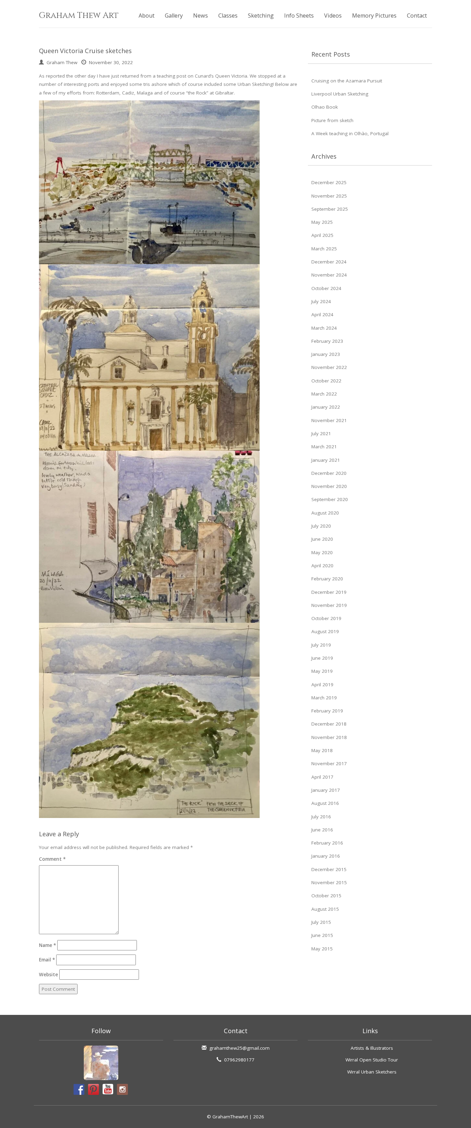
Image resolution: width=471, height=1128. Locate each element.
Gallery (174, 15)
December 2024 (329, 262)
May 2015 (322, 949)
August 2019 (325, 631)
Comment (52, 859)
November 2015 (329, 882)
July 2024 (321, 301)
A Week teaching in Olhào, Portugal (350, 133)
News (200, 15)
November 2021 (329, 420)
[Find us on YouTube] (107, 1089)
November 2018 (329, 737)
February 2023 (327, 341)
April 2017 (322, 777)
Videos (333, 15)
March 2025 (324, 249)
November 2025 (329, 196)
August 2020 (325, 513)
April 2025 (322, 235)
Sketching (261, 15)
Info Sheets (299, 15)
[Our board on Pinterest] (93, 1089)
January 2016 (325, 856)
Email (47, 960)
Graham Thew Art (79, 15)
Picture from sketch (332, 120)
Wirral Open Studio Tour (371, 1060)
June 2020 (322, 539)
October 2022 (326, 381)
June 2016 (322, 830)
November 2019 (329, 605)
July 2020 (321, 526)
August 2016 (325, 803)
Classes (228, 15)
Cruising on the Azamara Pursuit (346, 81)
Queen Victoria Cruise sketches (85, 51)
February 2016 (327, 843)
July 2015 (321, 922)
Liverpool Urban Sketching (339, 94)
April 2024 (322, 314)
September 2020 (329, 499)
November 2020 (329, 486)
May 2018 (322, 750)
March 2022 (324, 394)
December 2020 (329, 473)
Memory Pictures (374, 15)
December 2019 (329, 592)
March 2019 (324, 698)
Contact (417, 15)
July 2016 (321, 816)
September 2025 (329, 209)
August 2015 (325, 909)
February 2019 (327, 711)
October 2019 (326, 618)
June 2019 (322, 658)
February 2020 (327, 579)
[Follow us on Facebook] (78, 1089)
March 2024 (324, 328)
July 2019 (321, 645)
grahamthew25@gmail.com (239, 1048)
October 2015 (326, 895)
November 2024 (329, 275)
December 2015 (329, 869)
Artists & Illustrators (372, 1048)
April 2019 (322, 684)
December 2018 (329, 724)
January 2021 (325, 460)
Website (48, 974)
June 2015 (322, 935)
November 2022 (329, 367)
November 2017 (329, 763)
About (146, 15)
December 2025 (329, 182)
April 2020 (322, 565)
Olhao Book (324, 107)
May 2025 (322, 222)
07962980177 (239, 1060)
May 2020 (322, 552)
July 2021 (321, 433)
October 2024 (326, 288)
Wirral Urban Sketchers (372, 1072)
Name (47, 945)
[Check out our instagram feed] (122, 1089)
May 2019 (322, 671)
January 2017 (325, 790)
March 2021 (324, 446)
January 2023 (325, 354)
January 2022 (325, 407)
